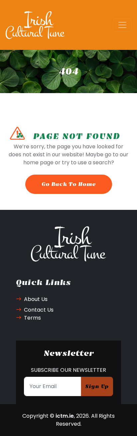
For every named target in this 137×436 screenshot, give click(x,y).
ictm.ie (65, 416)
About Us (36, 299)
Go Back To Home (69, 184)
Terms (32, 318)
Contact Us (39, 310)
